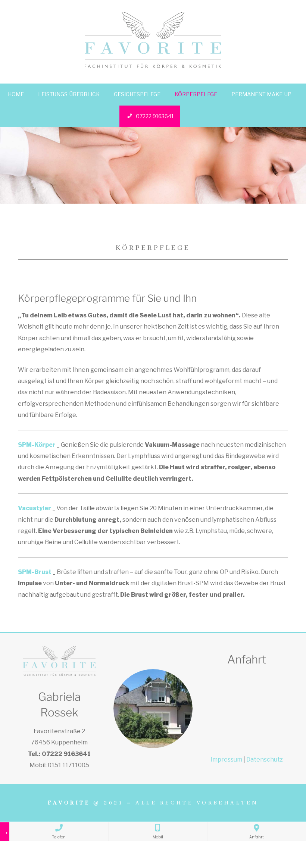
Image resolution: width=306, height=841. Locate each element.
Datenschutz (264, 759)
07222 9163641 (155, 116)
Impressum (226, 759)
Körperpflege (196, 94)
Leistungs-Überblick (69, 94)
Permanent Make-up (261, 94)
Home (16, 94)
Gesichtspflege (137, 94)
